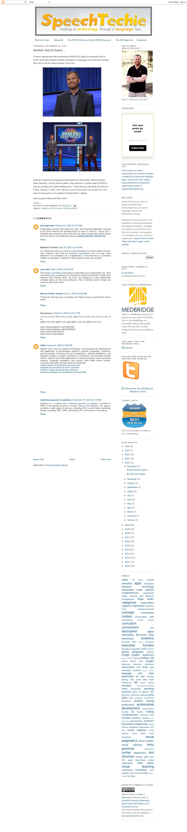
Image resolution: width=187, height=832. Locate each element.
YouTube (131, 776)
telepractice (140, 752)
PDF (152, 692)
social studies (146, 741)
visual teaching (138, 766)
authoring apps (136, 596)
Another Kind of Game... (138, 470)
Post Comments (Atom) (57, 465)
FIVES (144, 649)
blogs (140, 599)
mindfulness (127, 683)
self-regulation (136, 721)
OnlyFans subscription (79, 253)
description (129, 631)
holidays (144, 658)
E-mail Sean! (128, 273)
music (142, 683)
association (128, 589)
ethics (141, 642)
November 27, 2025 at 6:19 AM (86, 400)
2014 (127, 549)
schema (126, 717)
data (152, 628)
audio (139, 589)
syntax (126, 752)
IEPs (141, 661)
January (131, 520)
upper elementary (137, 760)
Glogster (150, 652)
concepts (128, 612)
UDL (123, 760)
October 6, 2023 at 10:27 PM (66, 313)
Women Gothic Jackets (51, 293)
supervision (149, 749)
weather (125, 773)
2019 (127, 529)
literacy (125, 679)
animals (150, 580)
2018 (127, 533)
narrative (126, 685)
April (129, 507)
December (132, 466)
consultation (147, 612)
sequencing (141, 724)
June (129, 499)
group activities (127, 658)
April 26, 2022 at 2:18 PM (70, 247)
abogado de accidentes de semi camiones (59, 367)
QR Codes (137, 712)
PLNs (131, 698)
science (136, 717)
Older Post (106, 459)
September (132, 487)
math (151, 679)
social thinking (132, 744)
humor (125, 661)
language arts (132, 673)
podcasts (139, 698)
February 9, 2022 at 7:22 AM (68, 225)
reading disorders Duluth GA (91, 236)
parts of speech (141, 692)
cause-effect (147, 602)
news (124, 688)
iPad (145, 667)
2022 (127, 458)
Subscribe (58, 40)
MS (136, 682)
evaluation (149, 642)
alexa (140, 580)
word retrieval (135, 773)
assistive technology (138, 586)
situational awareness (139, 727)
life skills (140, 676)
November (132, 479)
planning (144, 695)
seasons (145, 718)
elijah (43, 345)
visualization (127, 770)
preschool (126, 701)
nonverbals (135, 689)
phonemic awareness (131, 695)
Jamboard (136, 670)
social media (138, 733)
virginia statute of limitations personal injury (60, 365)
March (130, 512)
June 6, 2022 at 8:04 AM (62, 269)
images (150, 661)
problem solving (144, 701)
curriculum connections (130, 625)
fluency (151, 649)
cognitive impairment (133, 605)
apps (137, 583)
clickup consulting (53, 273)
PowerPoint (149, 698)
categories (129, 602)
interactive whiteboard (143, 664)
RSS (152, 715)
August (130, 491)
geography (137, 651)
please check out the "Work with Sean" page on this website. (137, 241)
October (131, 483)
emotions (147, 638)
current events (145, 620)
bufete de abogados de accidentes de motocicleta (63, 372)
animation (127, 583)
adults (125, 579)
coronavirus (127, 620)
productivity (128, 704)
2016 (127, 541)
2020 (127, 525)
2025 (127, 446)
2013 (127, 553)
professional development (63, 208)
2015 (127, 545)
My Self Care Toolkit (136, 474)
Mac (132, 680)
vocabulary (141, 769)
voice (151, 770)
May (129, 503)
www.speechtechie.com (132, 816)
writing (145, 773)
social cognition (136, 730)
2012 (127, 558)
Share (36, 203)
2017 (127, 537)
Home (72, 459)
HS (152, 658)
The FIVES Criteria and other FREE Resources (89, 40)
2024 (127, 450)
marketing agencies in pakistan (56, 400)
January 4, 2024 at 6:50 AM (59, 345)
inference (126, 664)
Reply (43, 239)
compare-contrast (145, 609)
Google (125, 655)
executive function (138, 645)
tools (152, 757)
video (140, 763)
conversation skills (144, 617)
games (44, 208)
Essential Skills (129, 642)
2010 (127, 566)
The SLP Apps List (124, 40)
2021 (127, 462)
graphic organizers (143, 655)
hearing (136, 658)
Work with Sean (42, 40)
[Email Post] (74, 206)
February (131, 516)
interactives (128, 667)
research (144, 715)
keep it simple (148, 670)
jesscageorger (47, 225)
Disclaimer (142, 40)
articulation (149, 583)
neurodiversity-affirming (145, 686)
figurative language (131, 649)
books (150, 599)
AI (133, 580)
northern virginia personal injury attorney (59, 370)
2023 (127, 454)
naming (151, 683)
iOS (138, 667)
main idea (141, 679)
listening (150, 677)
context (127, 616)
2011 (127, 562)
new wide (45, 269)
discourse (141, 634)
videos (150, 763)
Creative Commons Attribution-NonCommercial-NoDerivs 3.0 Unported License (136, 803)
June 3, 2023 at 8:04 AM (75, 293)
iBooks (133, 661)
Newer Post (38, 459)
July (129, 495)
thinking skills (142, 757)
